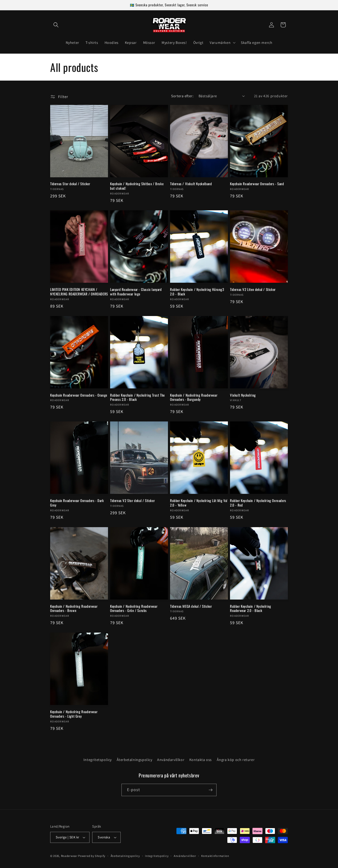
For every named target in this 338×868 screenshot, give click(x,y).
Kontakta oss (200, 759)
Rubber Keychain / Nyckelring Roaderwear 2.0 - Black (250, 608)
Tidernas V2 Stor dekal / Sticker (132, 500)
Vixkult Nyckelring (243, 395)
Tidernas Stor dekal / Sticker (70, 184)
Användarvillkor (170, 759)
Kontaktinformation (215, 856)
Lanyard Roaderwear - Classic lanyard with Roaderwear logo (136, 291)
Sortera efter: (182, 96)
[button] (56, 25)
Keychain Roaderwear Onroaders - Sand (257, 184)
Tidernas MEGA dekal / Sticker (191, 606)
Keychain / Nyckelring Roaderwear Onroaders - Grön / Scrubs (133, 608)
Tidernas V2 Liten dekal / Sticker (253, 289)
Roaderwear (69, 856)
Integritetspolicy (97, 759)
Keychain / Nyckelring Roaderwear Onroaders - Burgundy (193, 397)
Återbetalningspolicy (134, 759)
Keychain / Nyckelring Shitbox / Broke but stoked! (136, 186)
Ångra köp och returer (236, 759)
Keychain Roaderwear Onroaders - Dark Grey (77, 502)
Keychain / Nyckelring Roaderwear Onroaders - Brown (73, 608)
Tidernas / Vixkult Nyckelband (191, 184)
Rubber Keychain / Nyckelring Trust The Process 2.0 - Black (137, 397)
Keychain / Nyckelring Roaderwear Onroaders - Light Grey (73, 713)
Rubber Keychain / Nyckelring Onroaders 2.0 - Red (258, 502)
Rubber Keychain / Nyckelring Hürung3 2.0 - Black (197, 291)
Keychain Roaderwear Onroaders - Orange (78, 395)
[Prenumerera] (210, 790)
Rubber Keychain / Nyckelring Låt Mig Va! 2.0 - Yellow (199, 502)
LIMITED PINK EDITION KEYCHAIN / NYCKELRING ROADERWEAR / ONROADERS (79, 291)
